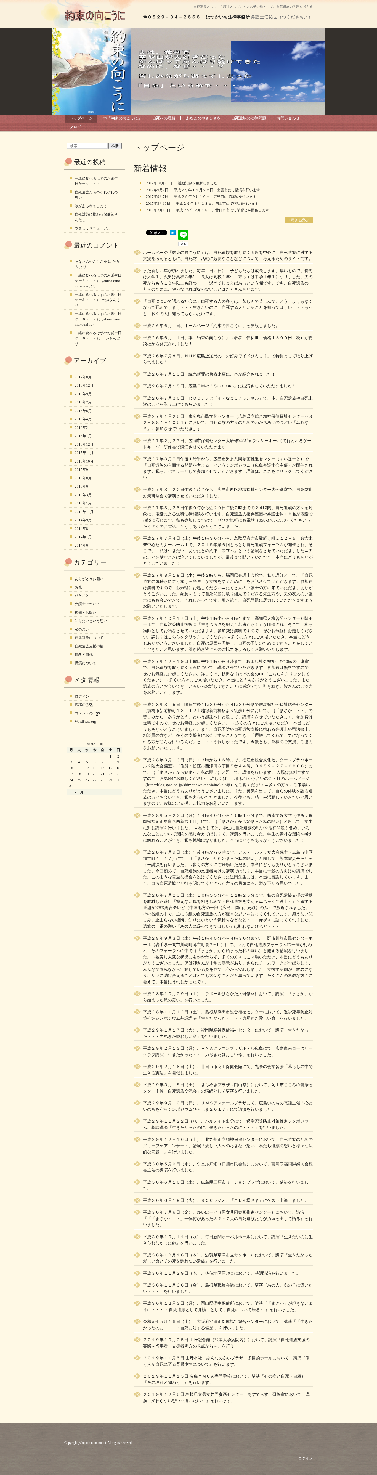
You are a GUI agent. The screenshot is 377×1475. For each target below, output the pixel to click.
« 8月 (79, 792)
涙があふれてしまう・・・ (96, 206)
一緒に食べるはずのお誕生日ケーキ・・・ (96, 181)
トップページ (81, 118)
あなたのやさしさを (203, 118)
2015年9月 (83, 469)
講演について (85, 663)
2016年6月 (83, 411)
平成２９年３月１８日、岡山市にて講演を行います (217, 203)
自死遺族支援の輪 (89, 646)
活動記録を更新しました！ (199, 183)
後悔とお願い (85, 612)
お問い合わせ (288, 118)
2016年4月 (83, 419)
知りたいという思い (91, 621)
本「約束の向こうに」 (122, 118)
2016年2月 (83, 428)
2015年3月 (83, 495)
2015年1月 (83, 503)
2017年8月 (83, 377)
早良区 (170, 821)
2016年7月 (83, 402)
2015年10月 (84, 461)
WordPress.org (85, 721)
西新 (180, 821)
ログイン (82, 696)
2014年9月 (83, 520)
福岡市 (157, 821)
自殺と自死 (84, 654)
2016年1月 (83, 436)
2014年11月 (84, 512)
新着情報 (150, 168)
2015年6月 (83, 486)
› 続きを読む (299, 220)
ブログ (75, 127)
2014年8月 (83, 529)
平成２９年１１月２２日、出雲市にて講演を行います (217, 190)
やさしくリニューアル (93, 228)
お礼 (78, 587)
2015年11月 (84, 453)
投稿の (84, 705)
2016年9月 (83, 394)
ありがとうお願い (89, 579)
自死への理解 (164, 118)
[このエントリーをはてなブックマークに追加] (173, 234)
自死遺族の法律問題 (248, 118)
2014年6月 (83, 545)
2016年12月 (84, 385)
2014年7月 (83, 537)
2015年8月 (83, 478)
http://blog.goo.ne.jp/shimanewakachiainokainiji (188, 785)
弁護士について (87, 604)
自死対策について (89, 638)
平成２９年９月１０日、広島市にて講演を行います (215, 197)
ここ (267, 471)
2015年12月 (84, 444)
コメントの (87, 713)
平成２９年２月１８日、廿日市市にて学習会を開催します (222, 210)
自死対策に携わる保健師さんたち (96, 217)
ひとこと (82, 596)
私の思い (82, 629)
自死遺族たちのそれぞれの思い (96, 195)
